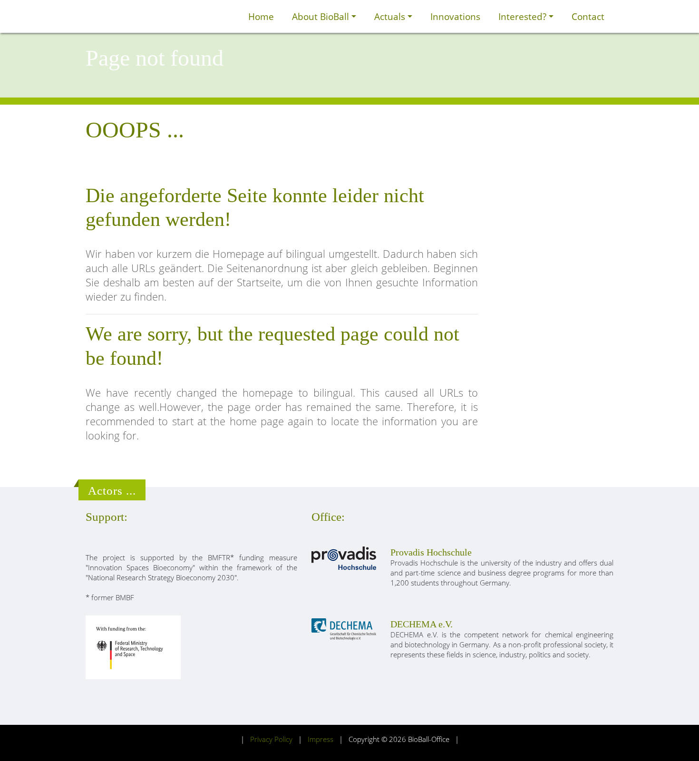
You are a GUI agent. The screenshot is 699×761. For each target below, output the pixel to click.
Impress (320, 739)
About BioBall (321, 16)
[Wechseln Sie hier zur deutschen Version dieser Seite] (228, 17)
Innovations (455, 16)
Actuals (391, 16)
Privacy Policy (271, 739)
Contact (588, 16)
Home (261, 16)
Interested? (523, 16)
